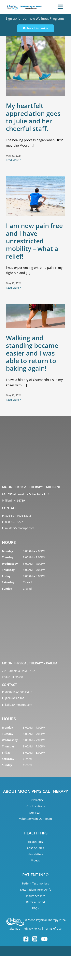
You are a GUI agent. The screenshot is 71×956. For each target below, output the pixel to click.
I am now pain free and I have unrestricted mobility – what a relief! (34, 240)
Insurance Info (35, 896)
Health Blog (35, 842)
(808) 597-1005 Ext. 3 (18, 692)
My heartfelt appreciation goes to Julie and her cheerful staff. (33, 117)
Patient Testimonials (35, 883)
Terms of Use (53, 928)
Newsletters (35, 854)
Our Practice (35, 800)
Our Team (35, 812)
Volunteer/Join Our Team (35, 819)
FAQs (35, 908)
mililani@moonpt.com (19, 528)
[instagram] (34, 939)
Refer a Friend (35, 902)
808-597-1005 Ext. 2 (18, 515)
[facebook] (25, 939)
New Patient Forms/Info (35, 889)
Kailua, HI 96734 (12, 677)
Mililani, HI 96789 (13, 500)
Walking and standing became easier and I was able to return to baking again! (32, 353)
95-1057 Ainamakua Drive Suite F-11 (26, 494)
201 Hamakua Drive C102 (18, 671)
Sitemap (14, 928)
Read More (12, 160)
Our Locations (35, 806)
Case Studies (35, 848)
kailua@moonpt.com (18, 705)
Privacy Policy (32, 928)
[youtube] (44, 939)
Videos (35, 860)
